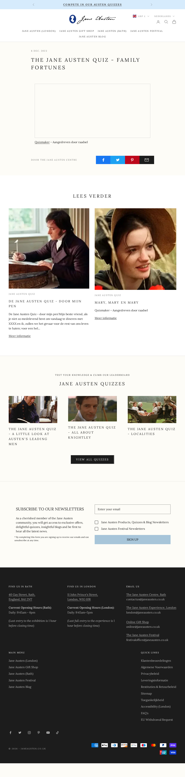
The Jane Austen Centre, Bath (146, 594)
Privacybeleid (150, 673)
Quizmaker (42, 142)
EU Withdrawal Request (157, 719)
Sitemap (146, 693)
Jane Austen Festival (146, 31)
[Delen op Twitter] (118, 160)
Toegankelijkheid (152, 700)
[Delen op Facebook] (103, 160)
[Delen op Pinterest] (132, 160)
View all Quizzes (92, 459)
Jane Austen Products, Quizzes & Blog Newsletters (135, 522)
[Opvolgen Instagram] (29, 732)
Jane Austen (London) (39, 31)
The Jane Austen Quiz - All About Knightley (92, 432)
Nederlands (162, 16)
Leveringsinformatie (154, 680)
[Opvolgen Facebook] (10, 732)
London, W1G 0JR (79, 599)
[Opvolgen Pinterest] (38, 732)
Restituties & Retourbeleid (158, 687)
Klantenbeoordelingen (156, 660)
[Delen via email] (147, 160)
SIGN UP (132, 539)
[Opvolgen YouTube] (48, 732)
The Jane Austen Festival (142, 635)
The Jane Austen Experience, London (151, 607)
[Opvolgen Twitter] (20, 732)
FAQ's (144, 713)
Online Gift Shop (137, 622)
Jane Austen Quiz (22, 294)
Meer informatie (20, 336)
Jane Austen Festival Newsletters (123, 528)
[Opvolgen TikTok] (57, 732)
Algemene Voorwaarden (157, 667)
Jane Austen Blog (92, 36)
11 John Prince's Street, (82, 594)
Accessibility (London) (156, 706)
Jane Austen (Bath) (112, 31)
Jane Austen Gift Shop (76, 31)
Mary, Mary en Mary (117, 302)
